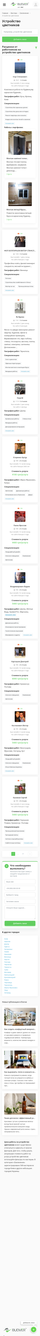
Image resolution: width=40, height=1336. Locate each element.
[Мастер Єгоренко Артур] (20, 448)
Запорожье (8, 949)
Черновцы (8, 982)
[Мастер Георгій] (20, 389)
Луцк (6, 990)
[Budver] (20, 4)
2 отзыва (23, 80)
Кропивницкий (9, 977)
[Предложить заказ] (21, 59)
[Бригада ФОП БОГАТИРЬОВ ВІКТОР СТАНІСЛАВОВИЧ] (20, 241)
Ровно (6, 980)
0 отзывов (23, 254)
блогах (24, 1002)
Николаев (7, 954)
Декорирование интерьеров (14, 427)
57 (23, 854)
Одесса (6, 947)
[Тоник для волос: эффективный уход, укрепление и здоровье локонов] (20, 1104)
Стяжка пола (27, 419)
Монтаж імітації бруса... (17, 209)
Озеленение (27, 556)
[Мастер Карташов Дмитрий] (20, 652)
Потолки (8, 278)
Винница (7, 957)
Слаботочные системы (12, 843)
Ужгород (7, 993)
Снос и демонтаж (11, 359)
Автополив (8, 491)
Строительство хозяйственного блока (18, 282)
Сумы (6, 970)
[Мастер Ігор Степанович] (20, 68)
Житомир (7, 972)
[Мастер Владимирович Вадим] (20, 577)
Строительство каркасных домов (16, 107)
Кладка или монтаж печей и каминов (17, 119)
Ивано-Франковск (10, 988)
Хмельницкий (9, 975)
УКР (19, 7)
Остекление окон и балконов (15, 495)
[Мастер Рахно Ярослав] (20, 516)
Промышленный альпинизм (14, 831)
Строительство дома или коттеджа (16, 111)
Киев (6, 939)
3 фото (9, 174)
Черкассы (7, 967)
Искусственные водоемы (13, 767)
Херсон (6, 959)
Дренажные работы (22, 491)
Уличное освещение (12, 556)
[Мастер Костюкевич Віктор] (20, 716)
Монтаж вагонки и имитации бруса (17, 367)
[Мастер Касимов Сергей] (20, 788)
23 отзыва (23, 461)
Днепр (6, 944)
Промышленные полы (25, 286)
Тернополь (8, 985)
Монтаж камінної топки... (17, 158)
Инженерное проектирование (15, 627)
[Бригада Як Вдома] (20, 308)
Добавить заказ (20, 39)
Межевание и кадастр (12, 635)
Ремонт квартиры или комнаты (15, 115)
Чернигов (7, 964)
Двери (30, 495)
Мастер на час (10, 286)
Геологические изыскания (14, 631)
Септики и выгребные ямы (14, 839)
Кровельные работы (12, 419)
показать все (9, 123)
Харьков (7, 941)
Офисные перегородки (13, 363)
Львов (6, 952)
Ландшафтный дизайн (12, 552)
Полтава (7, 962)
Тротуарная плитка (11, 835)
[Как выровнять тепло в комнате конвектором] (20, 1059)
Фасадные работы (11, 371)
